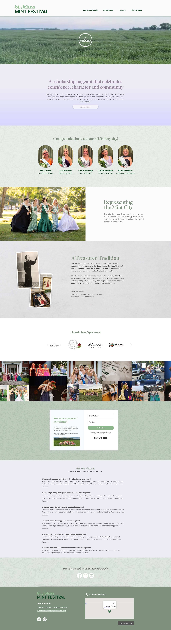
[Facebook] (79, 575)
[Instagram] (85, 575)
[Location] (86, 594)
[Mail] (91, 575)
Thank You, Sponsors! (85, 332)
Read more (45, 487)
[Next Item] (131, 345)
